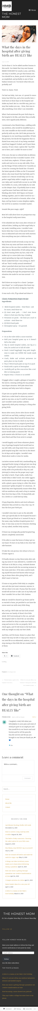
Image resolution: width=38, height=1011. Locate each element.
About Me (8, 803)
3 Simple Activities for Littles (14, 880)
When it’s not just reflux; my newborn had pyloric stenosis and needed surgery (28, 682)
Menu (33, 10)
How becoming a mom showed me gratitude (17, 991)
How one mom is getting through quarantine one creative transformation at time (18, 873)
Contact (7, 807)
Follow (6, 959)
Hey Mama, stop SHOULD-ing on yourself (19, 848)
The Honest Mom (11, 15)
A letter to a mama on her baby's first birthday (17, 974)
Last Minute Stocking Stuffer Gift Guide (18, 825)
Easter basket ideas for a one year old (17, 884)
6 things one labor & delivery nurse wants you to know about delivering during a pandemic (17, 864)
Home (7, 799)
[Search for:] (19, 789)
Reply (34, 717)
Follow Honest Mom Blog (14, 940)
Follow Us (7, 929)
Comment (27, 778)
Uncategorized (11, 672)
